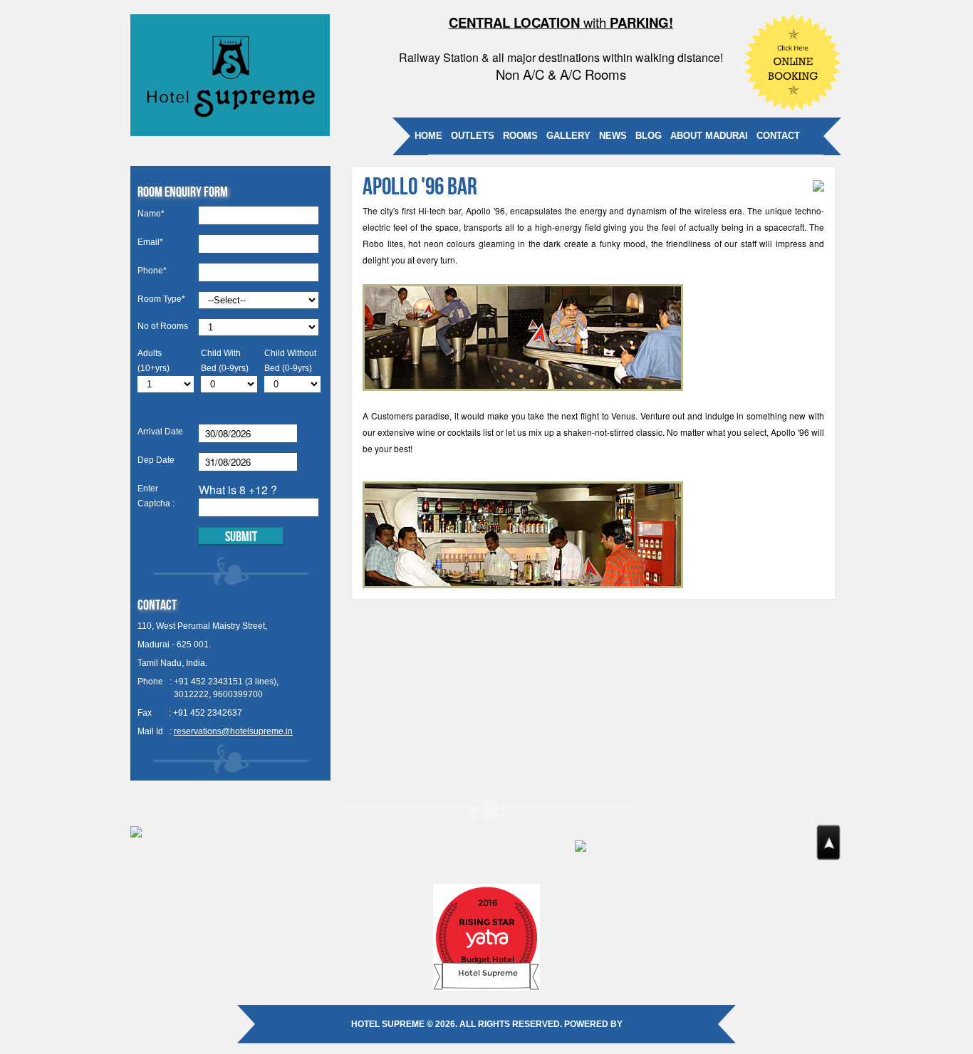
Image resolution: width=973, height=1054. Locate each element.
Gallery (568, 135)
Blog (648, 135)
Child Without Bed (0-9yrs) (290, 360)
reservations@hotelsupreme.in (233, 731)
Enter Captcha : (156, 496)
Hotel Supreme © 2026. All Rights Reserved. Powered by (487, 1024)
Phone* (152, 271)
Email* (150, 242)
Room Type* (161, 299)
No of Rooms (162, 326)
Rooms (520, 135)
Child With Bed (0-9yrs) (225, 360)
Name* (151, 214)
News (613, 135)
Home (428, 135)
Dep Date (156, 460)
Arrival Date (160, 432)
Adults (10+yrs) (153, 360)
